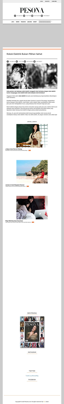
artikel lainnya (32, 121)
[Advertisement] (32, 36)
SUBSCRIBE (54, 1)
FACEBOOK (19, 15)
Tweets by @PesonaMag (32, 375)
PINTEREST (47, 15)
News (17, 21)
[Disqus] (32, 250)
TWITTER (28, 15)
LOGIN (41, 1)
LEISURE (29, 21)
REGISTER (47, 1)
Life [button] (12, 21)
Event (35, 21)
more (29, 150)
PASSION (23, 21)
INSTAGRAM (37, 15)
